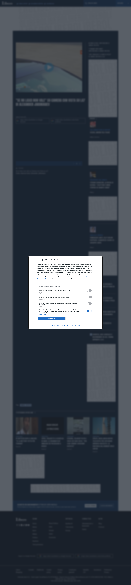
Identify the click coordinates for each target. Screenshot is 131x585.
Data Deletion (55, 325)
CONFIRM (51, 318)
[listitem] (65, 286)
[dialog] (65, 292)
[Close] (99, 260)
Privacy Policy (76, 325)
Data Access (65, 325)
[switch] (89, 290)
